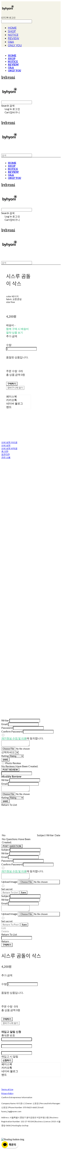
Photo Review (13, 763)
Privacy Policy (7, 1093)
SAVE (5, 759)
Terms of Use (7, 1089)
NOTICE (13, 34)
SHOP (12, 31)
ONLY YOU (15, 45)
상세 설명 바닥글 (9, 448)
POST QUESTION (12, 846)
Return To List (10, 892)
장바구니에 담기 (10, 1023)
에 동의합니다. (22, 738)
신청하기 (7, 1060)
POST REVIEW (10, 769)
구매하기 (7, 944)
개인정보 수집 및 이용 (14, 738)
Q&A (11, 42)
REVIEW (13, 38)
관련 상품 (5, 457)
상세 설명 (5, 445)
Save (23, 892)
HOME (12, 27)
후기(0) (4, 451)
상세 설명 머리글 (9, 442)
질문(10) (5, 454)
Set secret (7, 889)
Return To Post (11, 924)
